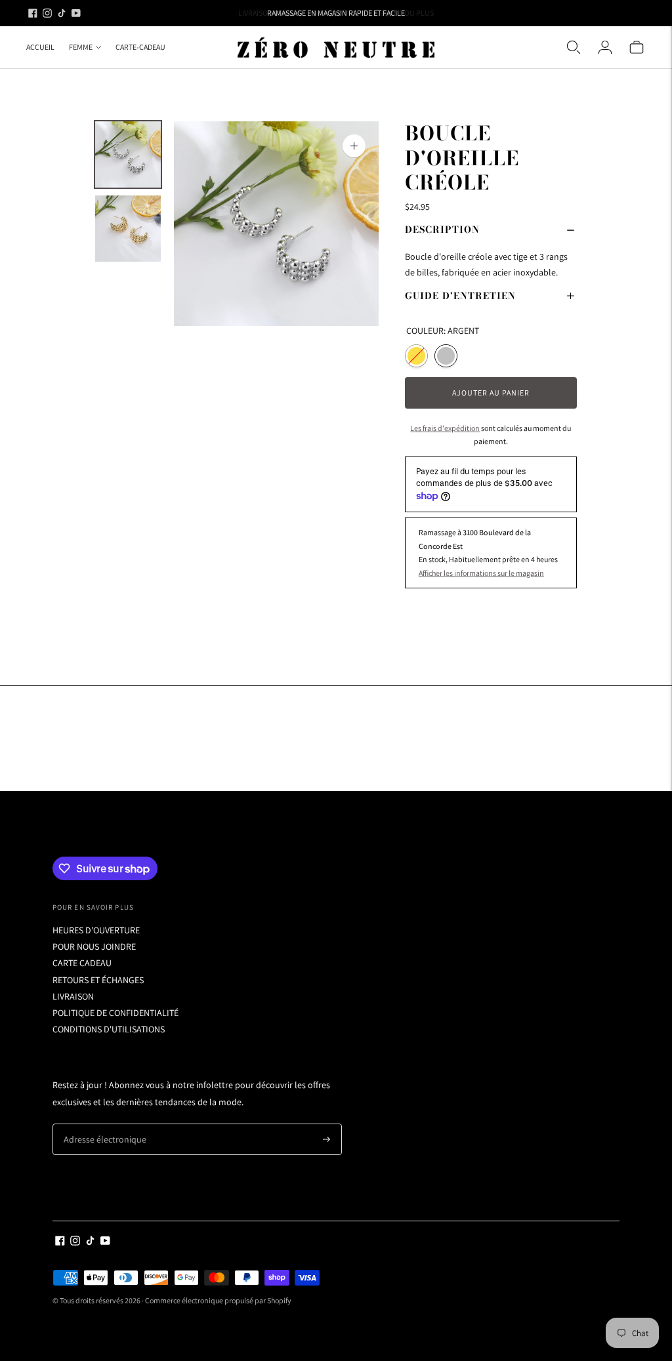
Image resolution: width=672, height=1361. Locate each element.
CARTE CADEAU (82, 963)
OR (416, 355)
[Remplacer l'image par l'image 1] (128, 154)
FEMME (81, 47)
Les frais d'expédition (445, 428)
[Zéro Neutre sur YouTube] (76, 13)
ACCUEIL (40, 47)
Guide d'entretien (460, 296)
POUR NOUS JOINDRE (94, 946)
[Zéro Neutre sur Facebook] (32, 13)
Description (442, 229)
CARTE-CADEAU (140, 47)
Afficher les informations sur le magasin (481, 573)
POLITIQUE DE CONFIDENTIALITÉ (115, 1013)
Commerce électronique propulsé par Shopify (218, 1300)
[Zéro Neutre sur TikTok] (61, 13)
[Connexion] (605, 47)
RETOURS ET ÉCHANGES (98, 980)
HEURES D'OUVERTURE (96, 930)
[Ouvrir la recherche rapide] (573, 47)
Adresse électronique (100, 1124)
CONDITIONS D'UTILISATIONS (108, 1029)
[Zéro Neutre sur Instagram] (47, 13)
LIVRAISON (73, 996)
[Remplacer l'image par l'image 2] (128, 228)
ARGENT (445, 355)
